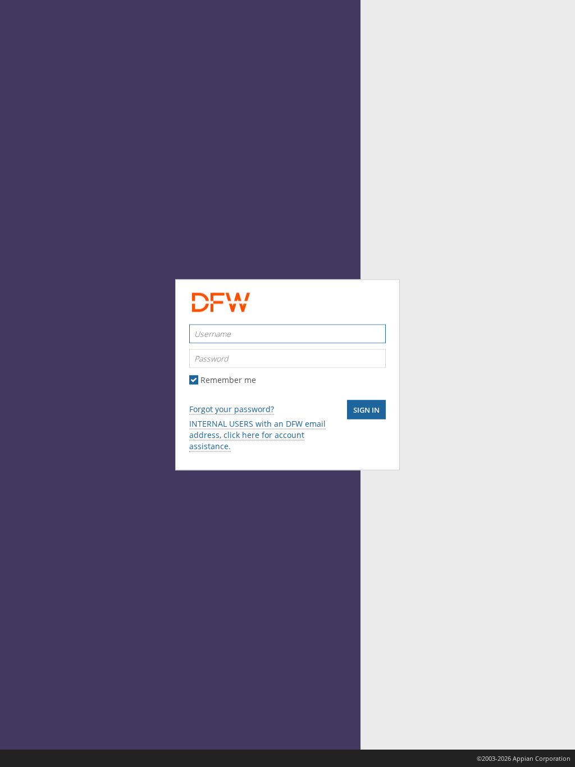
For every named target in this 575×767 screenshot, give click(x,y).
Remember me (228, 380)
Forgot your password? (231, 409)
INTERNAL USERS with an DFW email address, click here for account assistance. (257, 434)
